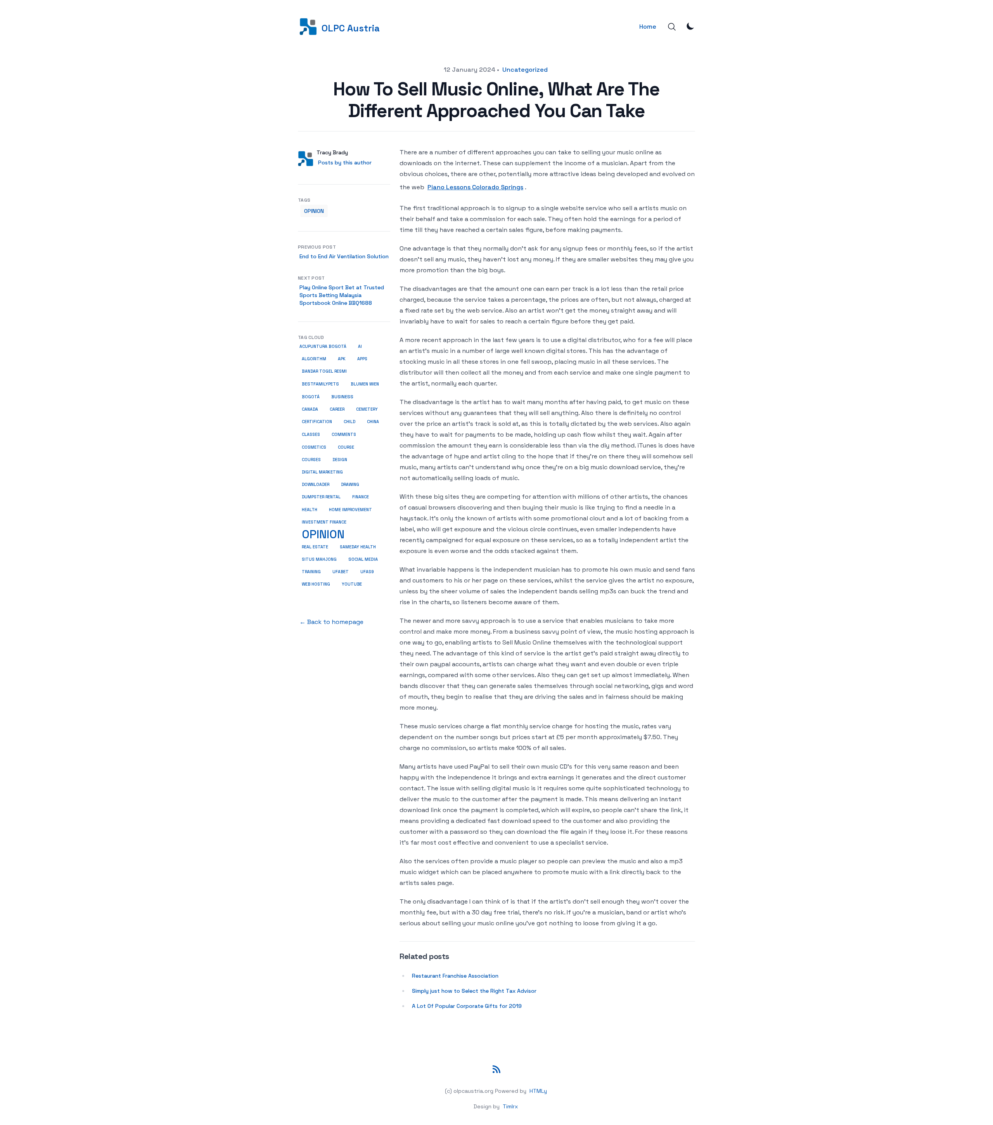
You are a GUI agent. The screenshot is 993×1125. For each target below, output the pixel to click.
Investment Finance (324, 522)
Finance (360, 496)
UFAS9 (367, 571)
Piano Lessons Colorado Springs (475, 187)
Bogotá (311, 396)
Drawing (350, 484)
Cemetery (367, 409)
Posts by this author (345, 162)
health (309, 509)
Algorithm (314, 358)
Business (342, 396)
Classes (311, 434)
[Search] (671, 26)
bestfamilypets (320, 384)
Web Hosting (316, 584)
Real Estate (315, 547)
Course (346, 447)
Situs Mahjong (319, 559)
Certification (317, 421)
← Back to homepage (331, 622)
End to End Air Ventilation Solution (344, 256)
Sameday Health (358, 547)
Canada (310, 409)
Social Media (363, 559)
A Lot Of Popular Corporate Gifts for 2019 (467, 1005)
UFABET (340, 571)
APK (342, 358)
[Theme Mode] (690, 26)
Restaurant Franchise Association (455, 975)
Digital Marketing (322, 472)
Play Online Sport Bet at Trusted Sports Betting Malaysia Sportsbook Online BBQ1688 (341, 295)
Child (349, 421)
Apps (362, 358)
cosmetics (314, 447)
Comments (344, 434)
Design (339, 459)
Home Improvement (350, 509)
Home (647, 26)
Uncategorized (525, 70)
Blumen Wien (365, 384)
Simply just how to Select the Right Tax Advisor (474, 990)
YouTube (352, 584)
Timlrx (510, 1106)
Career (337, 409)
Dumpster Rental (321, 496)
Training (311, 571)
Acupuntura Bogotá (322, 346)
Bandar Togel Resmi (324, 371)
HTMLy (538, 1090)
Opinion (314, 210)
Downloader (315, 484)
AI (360, 346)
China (373, 421)
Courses (311, 459)
